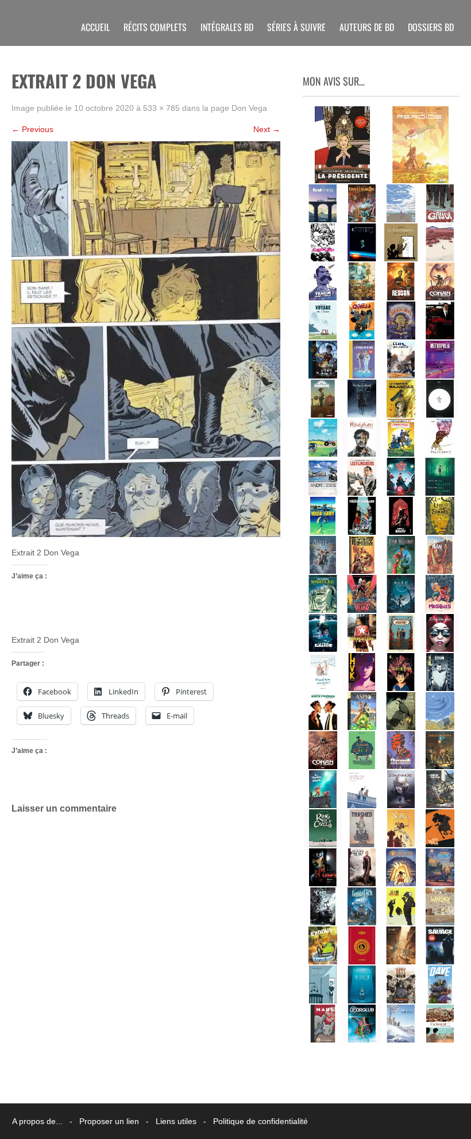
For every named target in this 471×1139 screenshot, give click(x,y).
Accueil (95, 27)
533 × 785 (161, 108)
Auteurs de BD (366, 27)
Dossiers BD (431, 27)
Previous (32, 129)
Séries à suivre (296, 27)
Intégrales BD (226, 27)
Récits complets (155, 27)
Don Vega (249, 108)
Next (266, 129)
